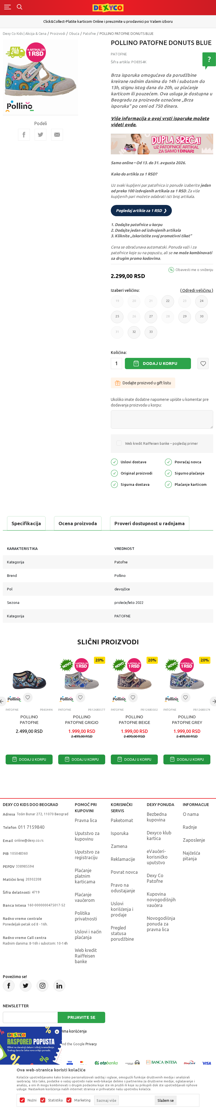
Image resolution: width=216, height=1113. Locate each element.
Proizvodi (57, 33)
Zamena (119, 846)
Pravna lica (86, 820)
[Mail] (57, 134)
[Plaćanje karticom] (168, 484)
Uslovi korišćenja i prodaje (122, 909)
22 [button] (168, 303)
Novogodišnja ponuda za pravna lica (161, 924)
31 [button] (117, 334)
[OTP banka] (106, 1062)
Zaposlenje (194, 840)
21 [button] (151, 303)
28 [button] (168, 319)
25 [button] (117, 319)
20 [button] (134, 303)
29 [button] (184, 319)
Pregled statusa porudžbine (122, 933)
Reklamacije (123, 859)
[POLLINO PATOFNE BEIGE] (134, 680)
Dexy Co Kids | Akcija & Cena (24, 33)
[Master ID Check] (83, 1062)
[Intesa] (161, 1062)
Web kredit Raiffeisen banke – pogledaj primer (161, 443)
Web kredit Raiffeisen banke (86, 956)
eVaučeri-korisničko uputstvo (157, 857)
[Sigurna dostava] (114, 484)
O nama (191, 814)
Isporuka (120, 833)
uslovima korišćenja (70, 1031)
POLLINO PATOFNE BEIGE (134, 719)
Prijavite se (81, 1017)
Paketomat (122, 820)
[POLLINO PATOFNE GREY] (187, 680)
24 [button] (201, 303)
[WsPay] (132, 1062)
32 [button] (134, 334)
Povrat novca (124, 872)
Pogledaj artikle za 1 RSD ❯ (141, 210)
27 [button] (151, 319)
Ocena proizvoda (77, 523)
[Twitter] (25, 985)
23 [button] (184, 303)
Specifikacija (26, 523)
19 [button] (117, 303)
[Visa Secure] (70, 1062)
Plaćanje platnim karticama (85, 876)
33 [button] (151, 334)
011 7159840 (31, 827)
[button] (203, 363)
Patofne (89, 33)
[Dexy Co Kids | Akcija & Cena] (108, 7)
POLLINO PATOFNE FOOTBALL (29, 722)
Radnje (190, 827)
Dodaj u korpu (160, 363)
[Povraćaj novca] (168, 461)
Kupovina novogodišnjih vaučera (161, 899)
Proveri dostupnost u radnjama (149, 523)
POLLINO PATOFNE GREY (187, 719)
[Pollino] (20, 102)
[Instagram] (42, 985)
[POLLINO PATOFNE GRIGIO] (82, 680)
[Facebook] (24, 134)
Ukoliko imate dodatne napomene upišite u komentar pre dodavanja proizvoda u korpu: (160, 402)
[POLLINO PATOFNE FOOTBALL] (29, 680)
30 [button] (201, 319)
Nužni (32, 1100)
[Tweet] (40, 134)
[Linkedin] (59, 985)
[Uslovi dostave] (114, 461)
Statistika (55, 1100)
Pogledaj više (109, 24)
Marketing (82, 1100)
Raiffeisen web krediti (108, 19)
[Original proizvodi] (114, 472)
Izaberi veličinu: (125, 290)
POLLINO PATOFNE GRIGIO (81, 719)
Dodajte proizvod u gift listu (147, 383)
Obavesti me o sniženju (194, 270)
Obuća (74, 33)
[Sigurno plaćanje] (168, 472)
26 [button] (134, 319)
